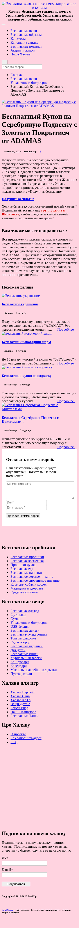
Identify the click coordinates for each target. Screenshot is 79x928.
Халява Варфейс (23, 692)
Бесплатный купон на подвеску (27, 376)
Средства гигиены (24, 592)
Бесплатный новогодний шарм (26, 342)
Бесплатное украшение (20, 304)
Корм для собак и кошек (29, 584)
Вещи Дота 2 (20, 704)
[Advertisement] (39, 787)
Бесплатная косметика (27, 561)
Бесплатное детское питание (32, 576)
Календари (19, 666)
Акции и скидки (23, 50)
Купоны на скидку (24, 42)
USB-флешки (21, 626)
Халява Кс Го (21, 700)
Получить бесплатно (18, 199)
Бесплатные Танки (25, 716)
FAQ (14, 742)
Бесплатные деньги (25, 630)
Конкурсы (18, 38)
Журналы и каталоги (26, 658)
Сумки (16, 618)
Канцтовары (20, 662)
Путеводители (21, 673)
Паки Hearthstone (23, 712)
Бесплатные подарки (26, 46)
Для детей (18, 650)
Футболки (18, 615)
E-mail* (7, 869)
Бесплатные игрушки (27, 646)
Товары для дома (23, 638)
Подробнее (66, 329)
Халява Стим (20, 696)
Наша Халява (21, 54)
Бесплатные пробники (27, 557)
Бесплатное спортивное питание (35, 580)
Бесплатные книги (24, 654)
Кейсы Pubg (19, 708)
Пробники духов (23, 565)
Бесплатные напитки (26, 572)
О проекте (18, 734)
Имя (5, 858)
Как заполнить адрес (26, 738)
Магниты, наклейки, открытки (34, 670)
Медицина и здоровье (27, 588)
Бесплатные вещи (24, 31)
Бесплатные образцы (26, 34)
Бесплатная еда (22, 569)
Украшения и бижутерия (29, 82)
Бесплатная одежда (25, 611)
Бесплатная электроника (29, 634)
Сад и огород (20, 642)
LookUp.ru (7, 910)
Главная (16, 75)
